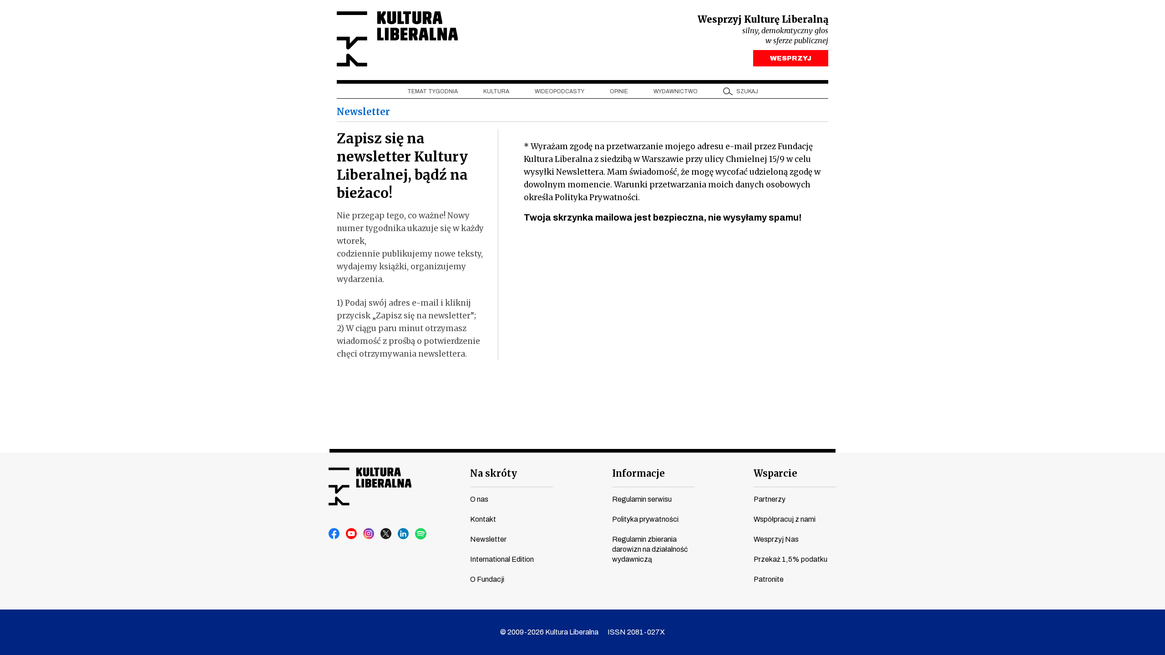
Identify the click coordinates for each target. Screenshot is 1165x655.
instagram (369, 534)
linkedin (404, 534)
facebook (334, 534)
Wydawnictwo (675, 91)
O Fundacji (487, 579)
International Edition (502, 559)
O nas (479, 499)
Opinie (619, 91)
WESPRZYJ (790, 58)
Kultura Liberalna (397, 38)
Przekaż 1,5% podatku (790, 559)
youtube (352, 534)
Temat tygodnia (432, 91)
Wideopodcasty (559, 91)
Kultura (496, 91)
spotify (421, 534)
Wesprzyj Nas (776, 539)
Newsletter (488, 539)
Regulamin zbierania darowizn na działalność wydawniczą (650, 549)
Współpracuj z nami (785, 519)
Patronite (769, 579)
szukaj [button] (747, 91)
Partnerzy (769, 499)
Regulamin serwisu (642, 499)
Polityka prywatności (645, 519)
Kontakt (483, 519)
